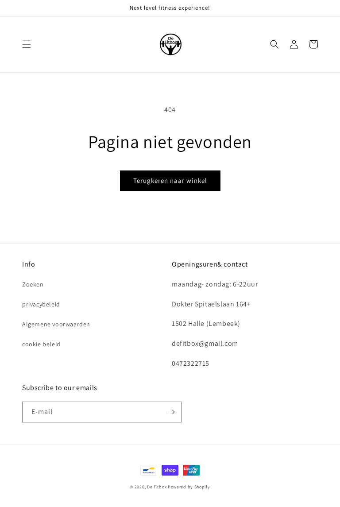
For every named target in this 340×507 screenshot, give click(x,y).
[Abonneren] (171, 412)
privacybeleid (41, 304)
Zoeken (33, 284)
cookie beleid (41, 344)
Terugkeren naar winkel (170, 180)
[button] (26, 44)
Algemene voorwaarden (56, 324)
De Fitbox (157, 487)
